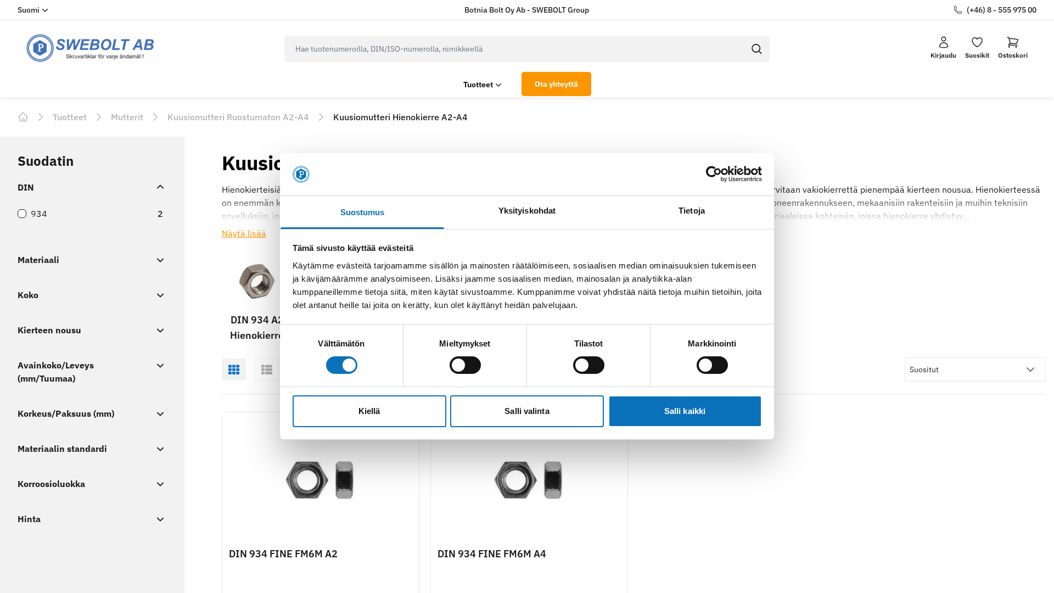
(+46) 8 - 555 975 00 (1001, 10)
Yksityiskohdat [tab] (527, 210)
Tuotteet (478, 84)
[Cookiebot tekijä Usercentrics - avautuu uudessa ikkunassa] (714, 174)
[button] (1013, 48)
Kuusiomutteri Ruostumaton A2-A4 (238, 116)
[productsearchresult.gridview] (233, 369)
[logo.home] (90, 48)
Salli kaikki (684, 411)
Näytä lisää (244, 233)
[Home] (23, 116)
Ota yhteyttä (556, 84)
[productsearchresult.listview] (266, 369)
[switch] (465, 365)
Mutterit (127, 116)
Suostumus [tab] (362, 212)
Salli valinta (526, 411)
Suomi (29, 10)
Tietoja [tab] (692, 210)
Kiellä (369, 411)
